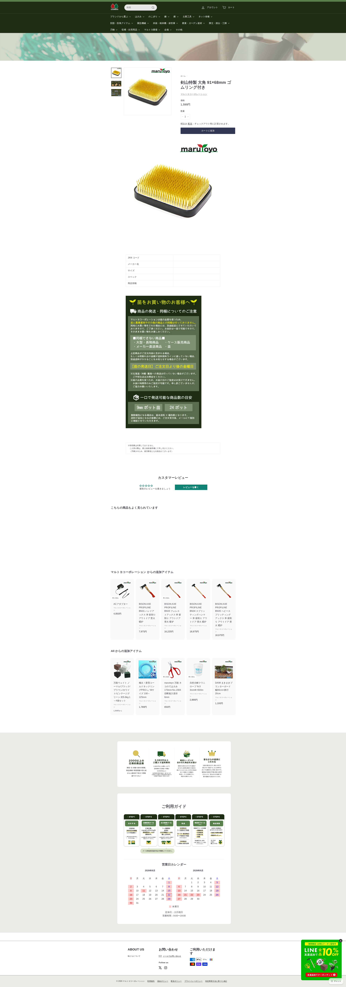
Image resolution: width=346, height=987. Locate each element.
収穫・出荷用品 (130, 30)
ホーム (183, 76)
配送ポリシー (176, 981)
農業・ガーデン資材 (192, 23)
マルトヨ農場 (151, 30)
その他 (179, 30)
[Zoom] (147, 91)
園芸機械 (142, 23)
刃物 (112, 30)
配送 (190, 124)
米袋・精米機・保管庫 (164, 23)
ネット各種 (204, 16)
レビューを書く (191, 487)
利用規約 (151, 981)
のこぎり (153, 16)
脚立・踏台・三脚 (218, 23)
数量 (183, 111)
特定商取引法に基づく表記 (216, 981)
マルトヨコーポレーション (194, 94)
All (112, 650)
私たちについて (134, 956)
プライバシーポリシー (193, 981)
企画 (166, 30)
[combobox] (140, 7)
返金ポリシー (162, 981)
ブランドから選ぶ (119, 16)
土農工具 (187, 16)
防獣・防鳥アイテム (120, 23)
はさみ (138, 16)
